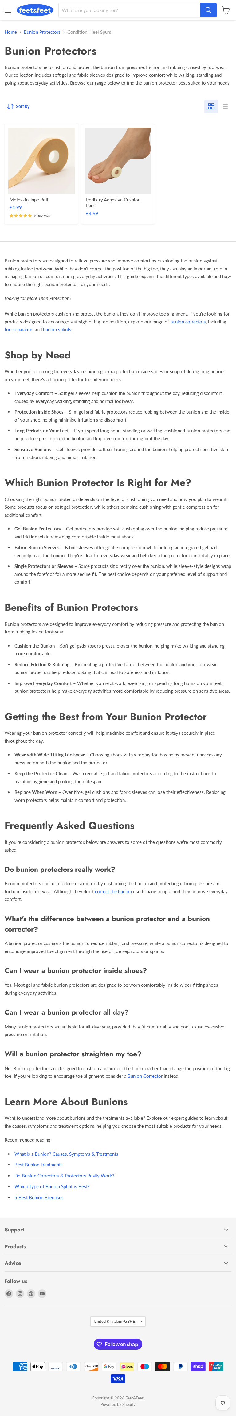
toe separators (19, 329)
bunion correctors (188, 321)
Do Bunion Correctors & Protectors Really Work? (64, 1175)
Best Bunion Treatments (38, 1164)
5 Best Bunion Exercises (39, 1197)
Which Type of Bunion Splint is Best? (52, 1186)
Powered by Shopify (118, 1404)
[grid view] (211, 106)
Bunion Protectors (42, 32)
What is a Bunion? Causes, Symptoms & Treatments (66, 1154)
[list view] (224, 106)
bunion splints (57, 329)
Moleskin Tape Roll (29, 199)
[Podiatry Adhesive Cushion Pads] (118, 161)
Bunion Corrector (145, 1076)
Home (11, 32)
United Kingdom (115, 1321)
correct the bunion (113, 891)
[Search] (208, 10)
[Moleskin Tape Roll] (41, 161)
